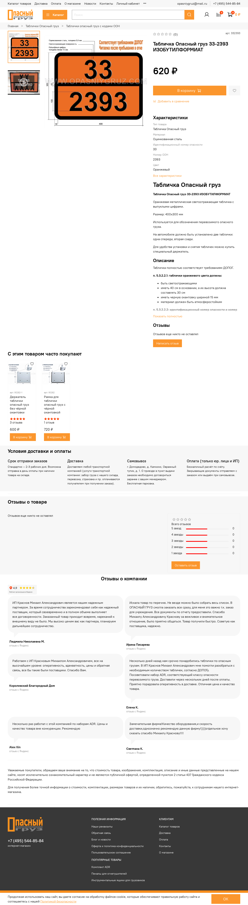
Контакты (106, 3)
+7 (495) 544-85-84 (226, 3)
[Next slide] (139, 82)
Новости (90, 3)
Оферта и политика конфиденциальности (117, 846)
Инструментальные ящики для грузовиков (118, 880)
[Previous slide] (52, 82)
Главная (13, 26)
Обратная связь (101, 833)
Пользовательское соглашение (111, 852)
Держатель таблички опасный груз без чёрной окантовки (19, 404)
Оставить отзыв (186, 565)
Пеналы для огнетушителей (109, 873)
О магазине (73, 3)
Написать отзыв (167, 343)
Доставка (40, 3)
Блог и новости (101, 839)
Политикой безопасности (58, 901)
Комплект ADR (100, 867)
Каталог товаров (19, 3)
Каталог (58, 15)
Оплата (56, 3)
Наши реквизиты (102, 826)
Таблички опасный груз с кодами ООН (93, 26)
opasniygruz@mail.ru (192, 3)
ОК (225, 898)
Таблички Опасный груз (42, 26)
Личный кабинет (128, 3)
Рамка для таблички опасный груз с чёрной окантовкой (54, 404)
